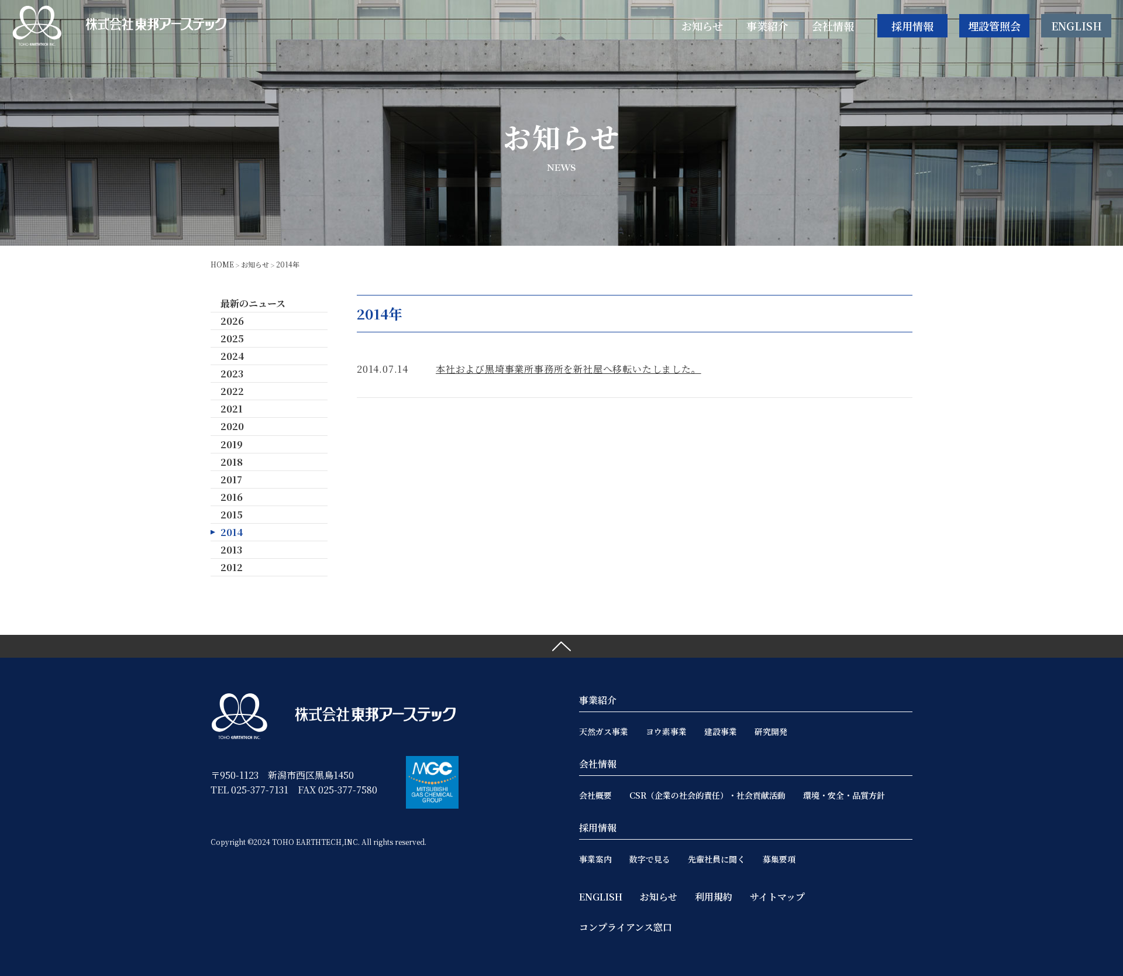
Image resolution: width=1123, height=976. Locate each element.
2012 (232, 567)
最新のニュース (253, 303)
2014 (232, 532)
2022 (232, 391)
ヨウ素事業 (666, 731)
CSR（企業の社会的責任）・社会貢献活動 (707, 795)
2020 (232, 426)
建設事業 (720, 731)
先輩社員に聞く (716, 859)
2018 (232, 462)
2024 (232, 356)
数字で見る (649, 859)
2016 (232, 497)
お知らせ (255, 264)
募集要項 (779, 859)
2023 (232, 373)
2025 (232, 338)
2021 (232, 408)
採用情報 (912, 25)
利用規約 (713, 896)
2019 (232, 444)
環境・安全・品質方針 (844, 795)
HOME (222, 264)
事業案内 (595, 859)
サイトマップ (777, 896)
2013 (231, 549)
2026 (232, 321)
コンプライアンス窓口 (625, 927)
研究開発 (771, 731)
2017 (231, 479)
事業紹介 (597, 700)
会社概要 (595, 795)
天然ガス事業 (603, 731)
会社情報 (597, 764)
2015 (232, 514)
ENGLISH (1076, 25)
